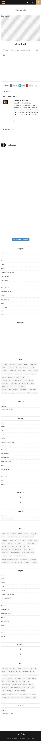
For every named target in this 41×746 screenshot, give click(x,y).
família (32, 367)
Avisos (3, 257)
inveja (36, 371)
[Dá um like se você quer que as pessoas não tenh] (20, 161)
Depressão (11, 367)
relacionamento (19, 386)
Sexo (2, 303)
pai (28, 377)
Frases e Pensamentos (7, 272)
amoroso (13, 364)
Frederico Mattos (25, 50)
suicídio (20, 393)
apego (20, 364)
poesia (31, 380)
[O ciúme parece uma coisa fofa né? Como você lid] (20, 192)
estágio (25, 367)
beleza (26, 364)
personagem (6, 380)
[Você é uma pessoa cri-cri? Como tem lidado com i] (20, 230)
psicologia (5, 383)
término (34, 393)
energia (18, 367)
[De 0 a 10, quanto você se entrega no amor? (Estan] (20, 154)
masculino (26, 374)
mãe (24, 377)
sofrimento (5, 393)
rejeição (9, 386)
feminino (13, 371)
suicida (13, 393)
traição (27, 393)
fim (24, 371)
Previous (7, 91)
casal (3, 367)
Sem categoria (5, 299)
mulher (18, 377)
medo (34, 374)
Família (3, 268)
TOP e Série (4, 307)
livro (3, 374)
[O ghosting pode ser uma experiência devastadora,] (20, 175)
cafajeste (34, 364)
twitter (23, 85)
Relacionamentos (6, 291)
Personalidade (5, 284)
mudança (11, 377)
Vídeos (3, 315)
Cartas (3, 261)
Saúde (2, 295)
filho (19, 371)
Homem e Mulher (6, 276)
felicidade (5, 371)
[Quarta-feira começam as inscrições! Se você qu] (20, 167)
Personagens (4, 280)
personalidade (16, 380)
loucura (9, 374)
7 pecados (5, 364)
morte (4, 377)
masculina (18, 374)
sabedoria (23, 390)
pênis (32, 383)
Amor (2, 253)
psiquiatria (25, 383)
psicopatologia (15, 383)
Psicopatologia (5, 288)
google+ (31, 85)
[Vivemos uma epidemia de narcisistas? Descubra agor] (20, 204)
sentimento (32, 390)
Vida (2, 311)
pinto (25, 380)
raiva (3, 386)
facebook (15, 85)
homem (29, 371)
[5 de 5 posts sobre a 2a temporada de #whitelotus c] (20, 217)
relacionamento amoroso (10, 390)
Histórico (3, 406)
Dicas (2, 264)
